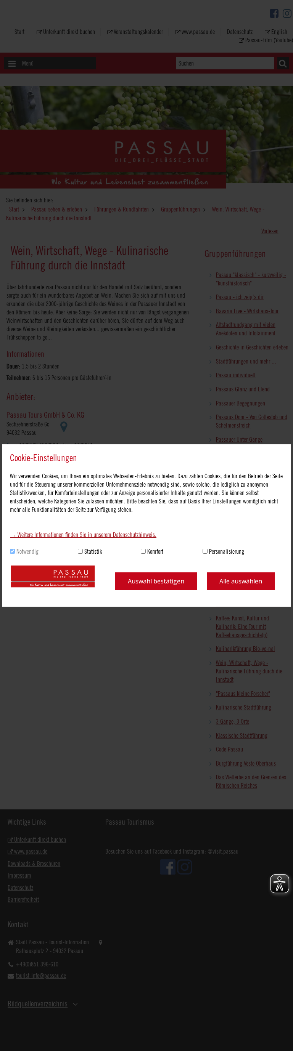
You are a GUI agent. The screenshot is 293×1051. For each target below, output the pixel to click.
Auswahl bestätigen (156, 581)
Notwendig (27, 551)
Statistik (93, 551)
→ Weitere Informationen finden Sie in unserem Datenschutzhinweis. (83, 534)
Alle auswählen (240, 581)
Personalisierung (226, 551)
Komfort (155, 551)
